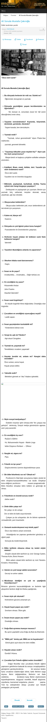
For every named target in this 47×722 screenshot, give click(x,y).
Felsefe (31, 706)
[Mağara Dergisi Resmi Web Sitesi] (23, 4)
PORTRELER (10, 29)
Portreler (13, 15)
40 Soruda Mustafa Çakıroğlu (15, 21)
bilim (6, 706)
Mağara (5, 15)
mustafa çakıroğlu (18, 706)
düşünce (41, 706)
